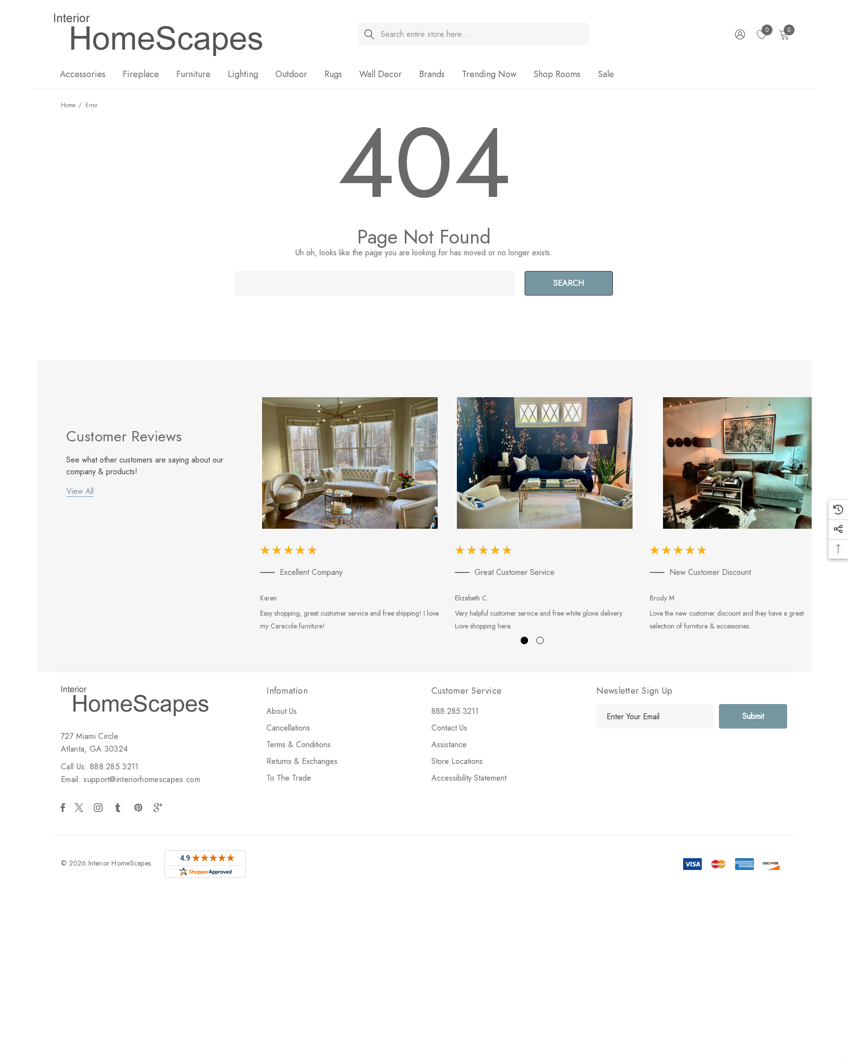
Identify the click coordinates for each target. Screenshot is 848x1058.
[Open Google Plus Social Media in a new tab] (160, 807)
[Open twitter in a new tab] (80, 807)
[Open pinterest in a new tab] (140, 807)
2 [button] (540, 640)
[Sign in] (739, 34)
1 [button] (524, 640)
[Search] (369, 34)
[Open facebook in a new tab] (62, 807)
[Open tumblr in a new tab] (120, 807)
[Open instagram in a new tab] (100, 807)
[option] (350, 516)
